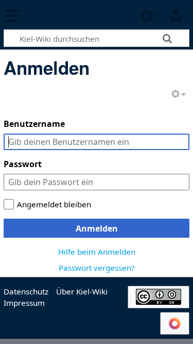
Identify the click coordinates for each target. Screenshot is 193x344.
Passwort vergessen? (97, 268)
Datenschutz (26, 291)
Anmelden (97, 228)
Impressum (24, 303)
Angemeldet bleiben (54, 204)
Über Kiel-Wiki (82, 291)
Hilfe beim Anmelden (96, 252)
